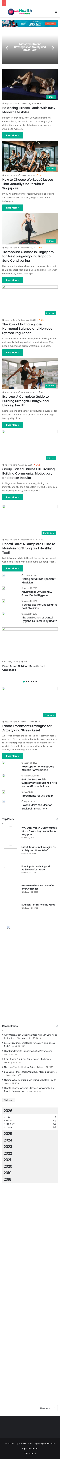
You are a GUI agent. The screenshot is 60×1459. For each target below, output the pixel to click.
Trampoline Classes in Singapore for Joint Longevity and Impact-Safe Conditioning (28, 256)
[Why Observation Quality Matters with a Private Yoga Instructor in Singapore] (10, 834)
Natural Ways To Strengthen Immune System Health (30, 1080)
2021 (7, 1159)
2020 (8, 1166)
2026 (8, 1110)
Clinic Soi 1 (9, 1100)
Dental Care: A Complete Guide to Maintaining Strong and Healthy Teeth (28, 548)
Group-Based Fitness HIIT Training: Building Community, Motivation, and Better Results (28, 473)
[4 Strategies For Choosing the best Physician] (3, 600)
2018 (7, 1179)
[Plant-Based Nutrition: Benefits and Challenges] (30, 643)
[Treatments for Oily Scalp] (3, 791)
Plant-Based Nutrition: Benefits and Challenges (23, 667)
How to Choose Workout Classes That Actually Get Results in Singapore (27, 183)
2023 (8, 1146)
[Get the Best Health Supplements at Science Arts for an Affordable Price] (3, 775)
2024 (8, 1140)
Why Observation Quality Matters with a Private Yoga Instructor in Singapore (39, 831)
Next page (45, 1408)
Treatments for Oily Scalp (37, 796)
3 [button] (28, 681)
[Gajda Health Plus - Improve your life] (20, 12)
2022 (8, 1153)
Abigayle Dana (11, 103)
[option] (30, 47)
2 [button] (26, 681)
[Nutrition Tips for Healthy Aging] (10, 911)
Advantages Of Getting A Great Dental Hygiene (37, 593)
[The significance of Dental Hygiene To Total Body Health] (3, 613)
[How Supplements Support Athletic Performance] (3, 762)
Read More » (12, 135)
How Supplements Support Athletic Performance (38, 768)
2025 (8, 1133)
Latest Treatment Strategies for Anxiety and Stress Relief (30, 47)
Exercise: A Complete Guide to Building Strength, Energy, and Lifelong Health (25, 400)
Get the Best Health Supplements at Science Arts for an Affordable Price (39, 783)
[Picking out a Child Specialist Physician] (3, 575)
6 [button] (36, 681)
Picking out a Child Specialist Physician (39, 580)
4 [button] (31, 681)
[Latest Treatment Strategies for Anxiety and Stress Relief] (10, 854)
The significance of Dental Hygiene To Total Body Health (39, 619)
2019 (7, 1172)
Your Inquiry (30, 1453)
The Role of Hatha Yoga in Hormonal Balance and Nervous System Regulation (27, 328)
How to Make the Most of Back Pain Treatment (37, 806)
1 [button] (24, 682)
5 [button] (33, 681)
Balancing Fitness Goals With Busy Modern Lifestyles (28, 110)
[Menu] (3, 12)
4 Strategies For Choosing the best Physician (40, 606)
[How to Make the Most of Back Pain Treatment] (3, 801)
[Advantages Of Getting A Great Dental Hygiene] (3, 588)
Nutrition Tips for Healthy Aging (38, 904)
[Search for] (56, 12)
